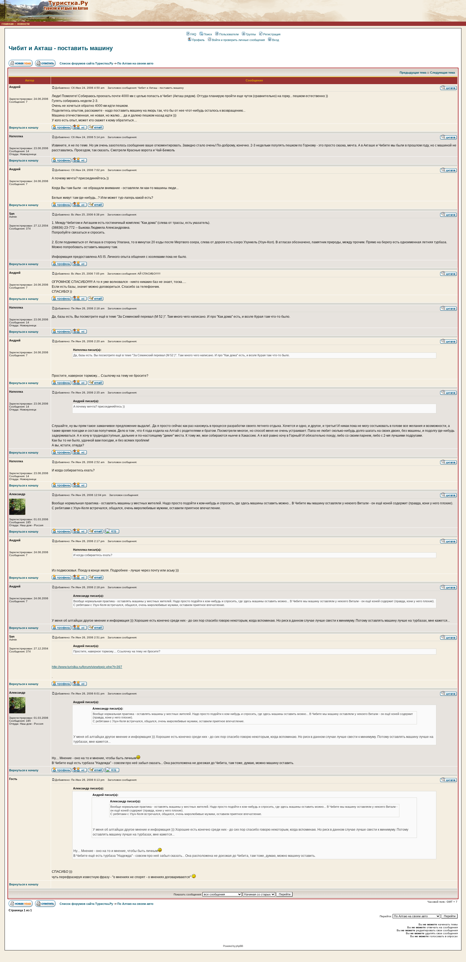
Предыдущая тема (413, 72)
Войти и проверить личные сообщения (238, 40)
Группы (251, 34)
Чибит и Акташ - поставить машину (61, 48)
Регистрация (271, 34)
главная (7, 23)
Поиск (208, 34)
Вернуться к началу (23, 127)
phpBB (239, 945)
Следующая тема (442, 72)
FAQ (193, 34)
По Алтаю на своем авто (135, 63)
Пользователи (229, 34)
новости (23, 23)
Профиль (198, 40)
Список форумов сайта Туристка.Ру (86, 63)
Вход (275, 40)
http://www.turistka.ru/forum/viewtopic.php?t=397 (87, 667)
